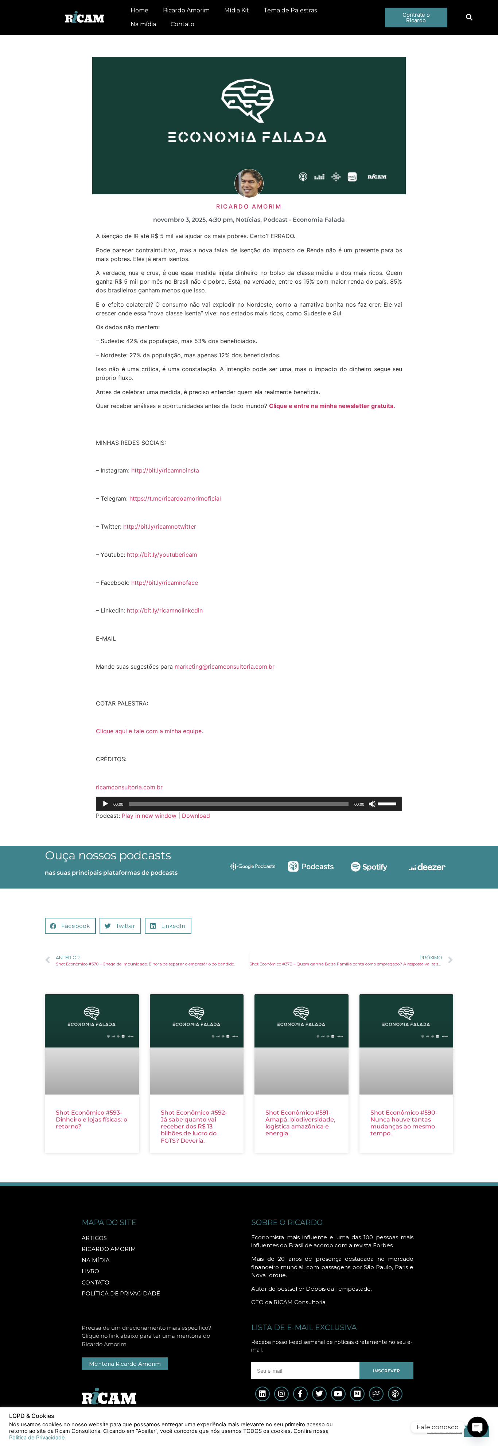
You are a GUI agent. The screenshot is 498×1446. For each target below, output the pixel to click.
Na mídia (143, 24)
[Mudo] (372, 804)
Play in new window (149, 815)
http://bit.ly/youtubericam (162, 554)
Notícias (248, 219)
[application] (249, 804)
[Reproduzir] (105, 804)
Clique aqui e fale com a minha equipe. (149, 731)
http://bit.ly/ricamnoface (164, 582)
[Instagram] (281, 1394)
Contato (182, 24)
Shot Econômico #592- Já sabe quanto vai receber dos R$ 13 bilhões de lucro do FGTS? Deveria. (194, 1126)
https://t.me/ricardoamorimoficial (175, 498)
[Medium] (357, 1394)
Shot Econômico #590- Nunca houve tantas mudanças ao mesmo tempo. (403, 1123)
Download (196, 815)
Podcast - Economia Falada (304, 219)
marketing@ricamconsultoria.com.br (225, 666)
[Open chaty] (477, 1427)
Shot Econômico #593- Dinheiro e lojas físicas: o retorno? (91, 1119)
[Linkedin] (262, 1394)
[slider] (388, 803)
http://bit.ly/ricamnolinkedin (165, 610)
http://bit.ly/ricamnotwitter (159, 526)
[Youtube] (338, 1394)
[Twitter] (319, 1394)
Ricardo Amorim (186, 10)
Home (139, 10)
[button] (469, 17)
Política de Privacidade (37, 1437)
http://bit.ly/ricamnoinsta (165, 470)
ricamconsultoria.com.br (129, 787)
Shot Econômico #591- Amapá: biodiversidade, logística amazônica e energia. (300, 1123)
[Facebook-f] (300, 1394)
